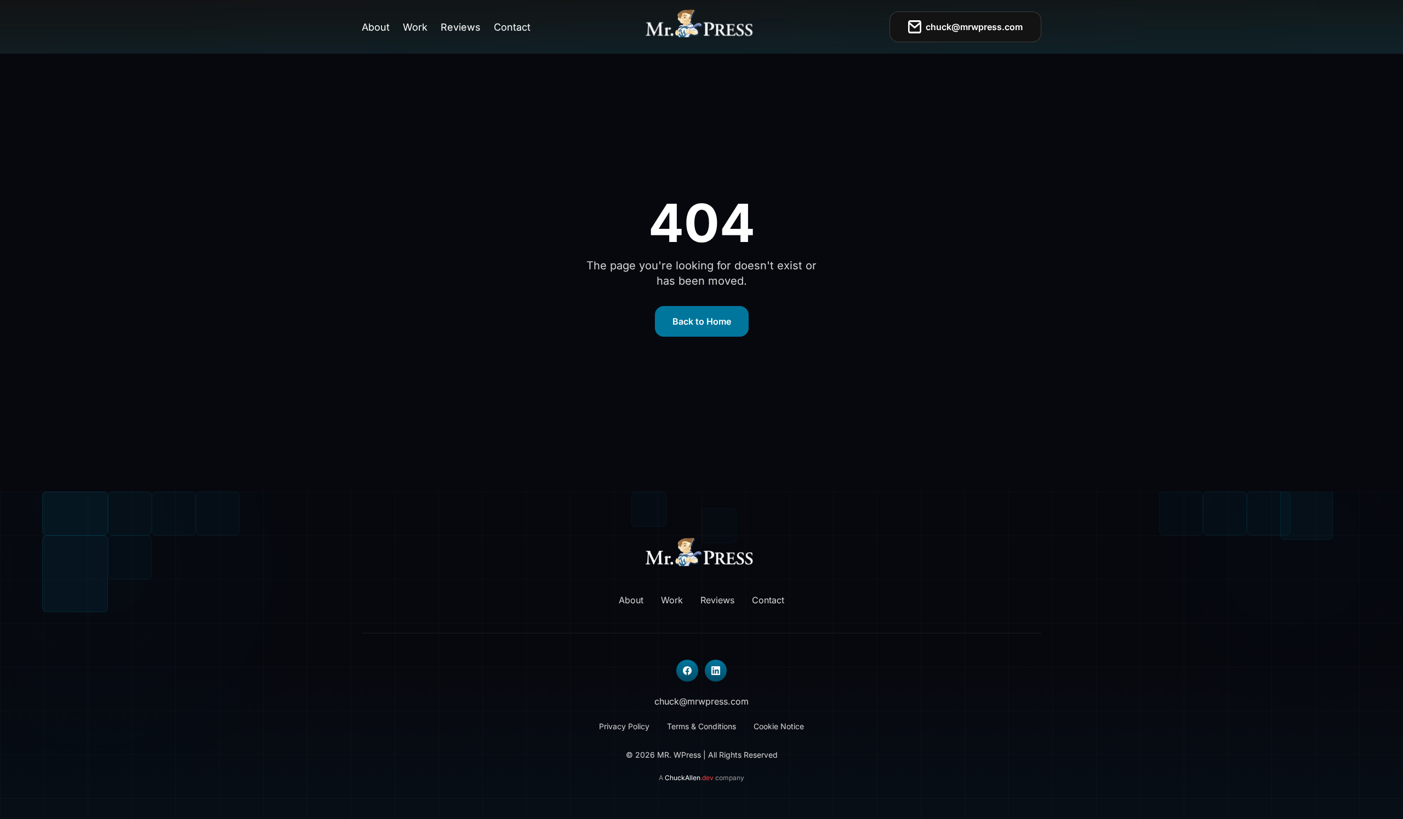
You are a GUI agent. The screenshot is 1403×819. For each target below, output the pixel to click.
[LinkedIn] (716, 671)
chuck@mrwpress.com (974, 26)
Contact (512, 27)
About (376, 27)
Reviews (461, 27)
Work (415, 27)
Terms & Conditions (701, 726)
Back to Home (701, 321)
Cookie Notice (779, 726)
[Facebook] (687, 671)
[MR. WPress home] (701, 27)
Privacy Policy (624, 726)
